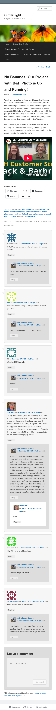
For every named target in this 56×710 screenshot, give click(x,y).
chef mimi (10, 412)
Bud (8, 302)
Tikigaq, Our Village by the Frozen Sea (36, 54)
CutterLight (12, 15)
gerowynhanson (13, 601)
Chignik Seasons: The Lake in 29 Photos (19, 49)
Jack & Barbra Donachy (25, 263)
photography (26, 209)
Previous (40, 67)
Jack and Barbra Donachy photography (29, 214)
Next (49, 67)
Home (7, 44)
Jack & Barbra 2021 (12, 54)
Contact (7, 59)
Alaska (42, 209)
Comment (40, 682)
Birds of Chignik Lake (20, 44)
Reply (11, 255)
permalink (31, 216)
